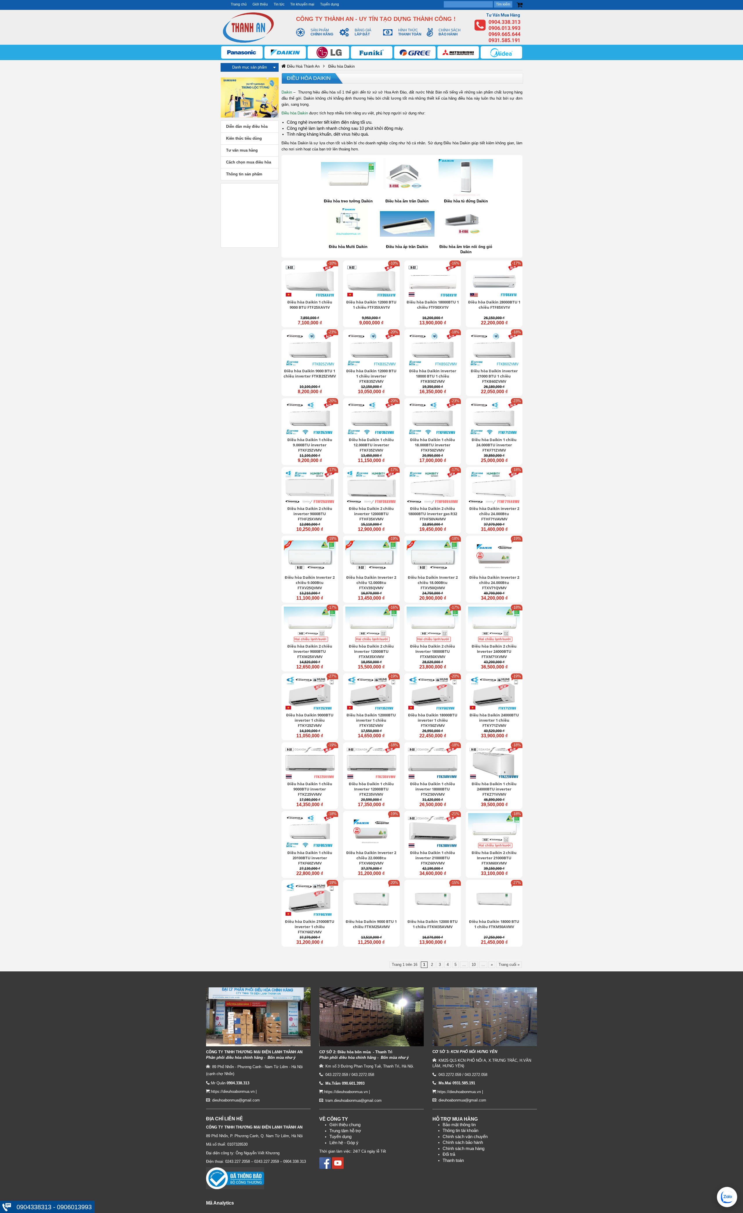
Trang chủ (239, 4)
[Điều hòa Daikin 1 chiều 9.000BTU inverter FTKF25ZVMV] (309, 418)
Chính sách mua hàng (463, 1148)
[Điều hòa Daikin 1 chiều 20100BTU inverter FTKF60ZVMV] (309, 831)
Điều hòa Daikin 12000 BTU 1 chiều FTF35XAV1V (371, 304)
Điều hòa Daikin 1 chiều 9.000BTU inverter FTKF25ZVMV (309, 445)
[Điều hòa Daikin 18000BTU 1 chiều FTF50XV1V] (432, 280)
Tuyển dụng (329, 4)
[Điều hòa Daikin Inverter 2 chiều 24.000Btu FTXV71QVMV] (494, 556)
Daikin (287, 92)
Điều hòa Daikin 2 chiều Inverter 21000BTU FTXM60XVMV (494, 858)
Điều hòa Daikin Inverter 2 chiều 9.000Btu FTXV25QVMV (310, 582)
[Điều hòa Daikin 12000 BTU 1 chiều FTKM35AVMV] (432, 900)
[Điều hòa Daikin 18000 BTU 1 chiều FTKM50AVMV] (494, 900)
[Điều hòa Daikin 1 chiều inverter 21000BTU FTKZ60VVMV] (432, 831)
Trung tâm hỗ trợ (345, 1130)
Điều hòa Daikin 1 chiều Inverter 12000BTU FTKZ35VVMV (371, 789)
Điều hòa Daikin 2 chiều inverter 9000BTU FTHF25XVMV (309, 514)
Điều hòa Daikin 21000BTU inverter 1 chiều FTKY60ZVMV (309, 927)
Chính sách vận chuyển (465, 1136)
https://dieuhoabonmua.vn (233, 1091)
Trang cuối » (509, 964)
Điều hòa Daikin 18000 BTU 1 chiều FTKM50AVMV (494, 924)
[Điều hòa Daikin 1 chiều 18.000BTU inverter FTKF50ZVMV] (432, 418)
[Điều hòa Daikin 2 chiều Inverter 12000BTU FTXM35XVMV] (371, 625)
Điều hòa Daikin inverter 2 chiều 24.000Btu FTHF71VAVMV (494, 514)
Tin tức (279, 4)
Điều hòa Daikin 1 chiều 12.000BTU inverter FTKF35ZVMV (371, 445)
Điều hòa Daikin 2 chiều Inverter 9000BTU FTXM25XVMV (309, 651)
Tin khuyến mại (302, 4)
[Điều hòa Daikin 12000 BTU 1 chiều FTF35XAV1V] (371, 280)
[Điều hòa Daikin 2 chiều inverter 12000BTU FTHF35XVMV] (371, 487)
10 (474, 964)
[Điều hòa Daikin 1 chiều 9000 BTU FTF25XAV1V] (309, 280)
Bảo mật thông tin (459, 1124)
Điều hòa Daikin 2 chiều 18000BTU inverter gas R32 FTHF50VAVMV (432, 514)
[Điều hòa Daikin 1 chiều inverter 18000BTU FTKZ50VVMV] (432, 762)
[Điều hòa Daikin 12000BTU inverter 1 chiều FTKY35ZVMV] (371, 693)
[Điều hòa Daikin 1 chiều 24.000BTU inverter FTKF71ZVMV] (494, 418)
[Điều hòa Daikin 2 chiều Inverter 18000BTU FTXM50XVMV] (432, 625)
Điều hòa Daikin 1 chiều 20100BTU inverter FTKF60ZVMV (309, 858)
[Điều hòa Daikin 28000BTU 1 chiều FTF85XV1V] (494, 280)
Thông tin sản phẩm (244, 174)
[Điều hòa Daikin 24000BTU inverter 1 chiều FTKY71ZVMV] (494, 693)
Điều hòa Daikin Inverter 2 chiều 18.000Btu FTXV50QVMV (433, 582)
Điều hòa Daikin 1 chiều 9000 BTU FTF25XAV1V (309, 304)
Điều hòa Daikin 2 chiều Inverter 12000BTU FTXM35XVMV (371, 651)
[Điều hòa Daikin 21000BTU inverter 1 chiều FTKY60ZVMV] (309, 900)
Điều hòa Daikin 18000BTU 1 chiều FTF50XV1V (433, 304)
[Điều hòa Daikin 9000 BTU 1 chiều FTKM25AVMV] (371, 900)
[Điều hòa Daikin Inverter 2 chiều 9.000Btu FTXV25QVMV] (309, 556)
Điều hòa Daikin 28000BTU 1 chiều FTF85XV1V (494, 304)
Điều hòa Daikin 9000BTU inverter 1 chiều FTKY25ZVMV (309, 720)
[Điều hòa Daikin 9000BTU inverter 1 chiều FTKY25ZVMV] (309, 693)
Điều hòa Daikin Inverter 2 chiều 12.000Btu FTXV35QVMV (371, 582)
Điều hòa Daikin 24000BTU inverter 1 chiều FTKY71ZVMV (494, 720)
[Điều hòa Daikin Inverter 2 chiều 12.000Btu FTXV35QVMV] (371, 556)
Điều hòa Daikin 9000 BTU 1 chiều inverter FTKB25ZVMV (310, 373)
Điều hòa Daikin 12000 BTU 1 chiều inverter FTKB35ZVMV (371, 376)
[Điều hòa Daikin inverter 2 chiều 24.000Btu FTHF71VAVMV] (494, 487)
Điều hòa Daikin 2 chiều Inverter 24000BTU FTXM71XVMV (494, 651)
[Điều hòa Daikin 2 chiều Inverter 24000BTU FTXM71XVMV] (494, 625)
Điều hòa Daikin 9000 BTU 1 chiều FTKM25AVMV (371, 924)
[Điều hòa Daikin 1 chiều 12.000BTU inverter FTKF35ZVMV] (371, 418)
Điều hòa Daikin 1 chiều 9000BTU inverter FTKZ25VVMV (309, 789)
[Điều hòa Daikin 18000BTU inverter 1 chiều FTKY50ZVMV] (432, 693)
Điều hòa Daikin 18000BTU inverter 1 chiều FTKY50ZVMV (432, 720)
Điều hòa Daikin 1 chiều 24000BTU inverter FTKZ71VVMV (494, 789)
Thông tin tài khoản (460, 1130)
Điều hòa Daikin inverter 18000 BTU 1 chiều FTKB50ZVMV (432, 376)
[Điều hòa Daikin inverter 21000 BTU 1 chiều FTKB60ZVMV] (494, 349)
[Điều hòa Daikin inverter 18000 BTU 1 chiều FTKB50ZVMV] (432, 349)
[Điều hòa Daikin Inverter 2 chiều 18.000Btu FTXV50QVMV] (432, 556)
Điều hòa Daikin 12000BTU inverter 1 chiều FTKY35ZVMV (371, 720)
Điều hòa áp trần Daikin (407, 247)
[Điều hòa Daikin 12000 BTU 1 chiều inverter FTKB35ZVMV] (371, 349)
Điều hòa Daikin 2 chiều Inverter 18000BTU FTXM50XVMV (432, 651)
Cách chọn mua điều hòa (248, 162)
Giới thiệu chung (344, 1124)
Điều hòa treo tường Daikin (348, 201)
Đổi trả (449, 1154)
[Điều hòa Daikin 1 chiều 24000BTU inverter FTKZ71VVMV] (494, 762)
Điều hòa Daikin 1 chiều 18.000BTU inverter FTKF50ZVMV (432, 445)
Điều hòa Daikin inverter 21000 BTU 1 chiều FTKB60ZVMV (494, 376)
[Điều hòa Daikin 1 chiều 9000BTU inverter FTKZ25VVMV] (309, 762)
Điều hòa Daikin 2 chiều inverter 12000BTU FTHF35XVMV (371, 514)
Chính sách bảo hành (463, 1142)
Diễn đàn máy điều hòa (247, 126)
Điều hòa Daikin (309, 78)
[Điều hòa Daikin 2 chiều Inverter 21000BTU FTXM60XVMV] (494, 831)
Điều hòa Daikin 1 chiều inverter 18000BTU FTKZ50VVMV (432, 789)
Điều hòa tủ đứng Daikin (466, 201)
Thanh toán (453, 1160)
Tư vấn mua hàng (242, 150)
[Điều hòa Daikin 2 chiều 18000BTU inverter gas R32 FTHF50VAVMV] (432, 487)
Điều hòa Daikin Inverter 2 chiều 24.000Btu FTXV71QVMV (494, 582)
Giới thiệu (260, 4)
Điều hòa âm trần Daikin (407, 201)
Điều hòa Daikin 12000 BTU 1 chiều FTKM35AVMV (432, 924)
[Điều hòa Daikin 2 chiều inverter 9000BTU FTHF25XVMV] (309, 487)
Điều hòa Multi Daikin (348, 247)
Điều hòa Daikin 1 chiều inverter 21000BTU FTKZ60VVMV (432, 858)
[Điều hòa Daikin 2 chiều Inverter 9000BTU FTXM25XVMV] (309, 625)
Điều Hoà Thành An (303, 66)
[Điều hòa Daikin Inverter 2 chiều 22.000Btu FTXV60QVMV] (371, 831)
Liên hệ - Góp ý (343, 1142)
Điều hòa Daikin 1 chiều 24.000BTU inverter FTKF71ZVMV (494, 445)
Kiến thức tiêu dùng (244, 138)
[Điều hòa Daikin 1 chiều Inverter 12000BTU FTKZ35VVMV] (371, 762)
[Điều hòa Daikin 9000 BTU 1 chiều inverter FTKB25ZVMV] (309, 349)
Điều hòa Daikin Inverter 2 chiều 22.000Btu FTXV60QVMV (371, 858)
